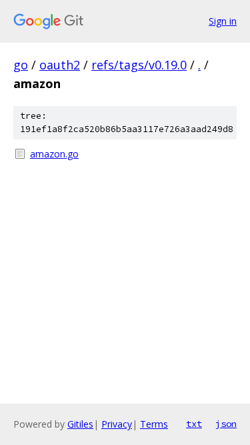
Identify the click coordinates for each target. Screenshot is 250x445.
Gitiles (80, 424)
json (226, 424)
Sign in (223, 21)
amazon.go (54, 153)
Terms (154, 424)
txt (194, 424)
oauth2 (59, 65)
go (20, 65)
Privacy (116, 424)
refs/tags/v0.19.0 (139, 65)
